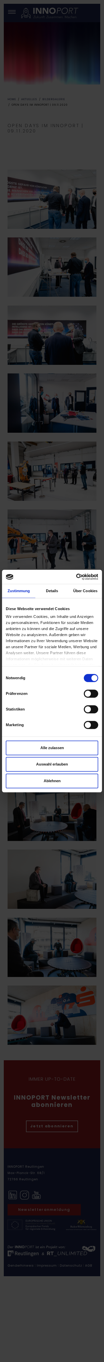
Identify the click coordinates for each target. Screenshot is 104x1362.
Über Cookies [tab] (85, 591)
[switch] (91, 694)
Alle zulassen (52, 748)
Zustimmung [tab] (19, 591)
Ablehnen (52, 781)
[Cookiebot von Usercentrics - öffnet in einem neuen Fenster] (76, 577)
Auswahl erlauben (52, 764)
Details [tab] (52, 591)
